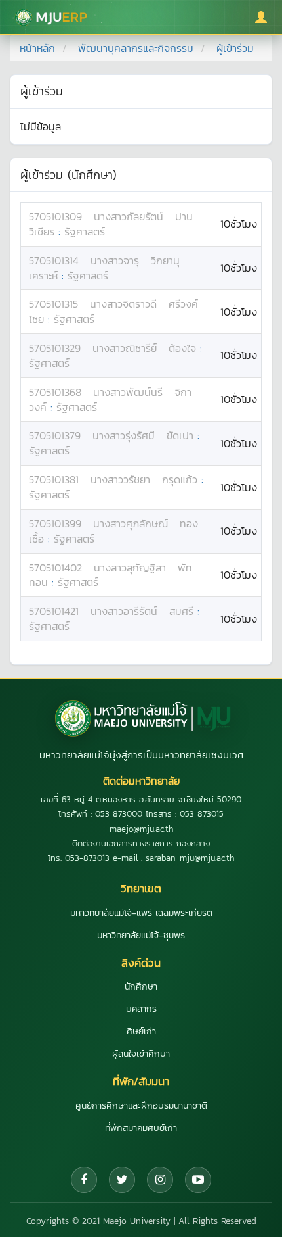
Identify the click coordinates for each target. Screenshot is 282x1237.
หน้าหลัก (37, 48)
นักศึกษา (141, 987)
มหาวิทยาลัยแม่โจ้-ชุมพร (141, 935)
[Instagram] (160, 1180)
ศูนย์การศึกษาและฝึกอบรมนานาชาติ (141, 1106)
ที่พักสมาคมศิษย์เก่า (141, 1128)
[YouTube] (198, 1180)
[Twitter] (122, 1180)
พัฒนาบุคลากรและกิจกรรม (135, 48)
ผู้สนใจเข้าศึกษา (141, 1054)
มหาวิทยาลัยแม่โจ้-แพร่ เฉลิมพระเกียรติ (141, 913)
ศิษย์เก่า (141, 1031)
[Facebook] (84, 1180)
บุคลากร (141, 1009)
